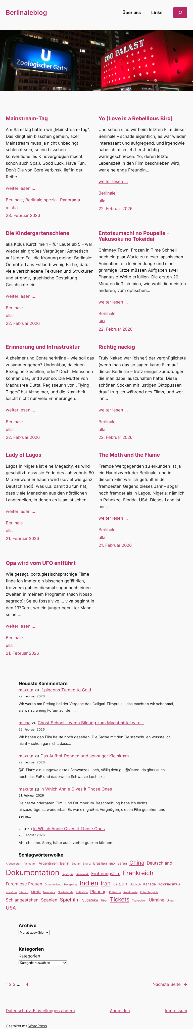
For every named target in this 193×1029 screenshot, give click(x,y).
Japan (120, 884)
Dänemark (82, 874)
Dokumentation (32, 872)
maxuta (26, 689)
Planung (98, 891)
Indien (89, 883)
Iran (106, 883)
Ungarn (171, 900)
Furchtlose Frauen (24, 883)
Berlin (64, 863)
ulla (102, 200)
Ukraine (156, 899)
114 (25, 984)
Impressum (176, 1010)
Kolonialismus (169, 884)
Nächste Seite (170, 984)
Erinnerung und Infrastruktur (43, 347)
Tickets (119, 899)
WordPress (37, 1026)
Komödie (11, 892)
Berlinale (14, 199)
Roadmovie (130, 892)
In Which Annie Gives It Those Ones (76, 789)
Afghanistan (13, 863)
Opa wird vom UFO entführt (41, 563)
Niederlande (65, 892)
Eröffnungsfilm (105, 873)
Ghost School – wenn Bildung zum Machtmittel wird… (91, 722)
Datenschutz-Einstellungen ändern (40, 1010)
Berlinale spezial (41, 199)
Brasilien (100, 863)
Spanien (49, 899)
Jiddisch (135, 884)
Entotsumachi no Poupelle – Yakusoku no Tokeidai (134, 236)
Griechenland (53, 884)
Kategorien (29, 955)
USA (11, 908)
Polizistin (115, 892)
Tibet (104, 900)
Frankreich (138, 873)
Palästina (82, 892)
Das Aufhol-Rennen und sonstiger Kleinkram (84, 755)
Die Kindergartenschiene (37, 233)
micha (12, 207)
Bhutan (76, 863)
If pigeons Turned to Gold (65, 689)
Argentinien (48, 863)
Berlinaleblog (26, 12)
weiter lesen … (20, 188)
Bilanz (87, 863)
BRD (112, 863)
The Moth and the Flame (129, 455)
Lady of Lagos (23, 455)
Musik (36, 892)
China (136, 862)
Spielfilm (70, 900)
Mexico (23, 892)
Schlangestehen (22, 899)
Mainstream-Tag (27, 119)
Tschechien (139, 900)
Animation (30, 863)
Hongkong (70, 884)
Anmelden (120, 1010)
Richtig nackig (117, 347)
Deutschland (159, 863)
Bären (122, 863)
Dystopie (67, 874)
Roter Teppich (149, 892)
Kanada (149, 884)
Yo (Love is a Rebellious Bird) (136, 119)
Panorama (70, 199)
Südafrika (90, 900)
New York (49, 892)
